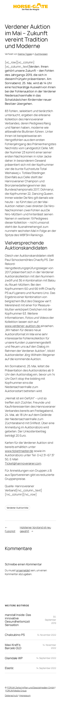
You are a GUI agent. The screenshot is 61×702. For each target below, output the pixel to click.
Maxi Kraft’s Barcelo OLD (13, 646)
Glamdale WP (14, 658)
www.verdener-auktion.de (23, 326)
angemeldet (23, 570)
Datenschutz (11, 695)
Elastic (9, 668)
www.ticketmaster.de (19, 451)
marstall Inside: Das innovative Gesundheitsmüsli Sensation (18, 619)
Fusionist (10, 531)
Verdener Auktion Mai (17, 507)
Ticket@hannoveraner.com (23, 463)
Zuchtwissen (41, 53)
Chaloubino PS (15, 634)
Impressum (25, 695)
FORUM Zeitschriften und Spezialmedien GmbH (31, 687)
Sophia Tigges (25, 53)
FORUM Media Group (16, 690)
